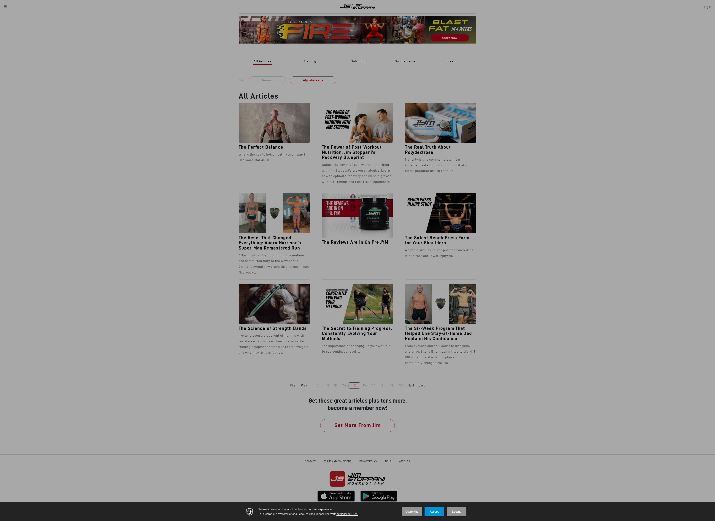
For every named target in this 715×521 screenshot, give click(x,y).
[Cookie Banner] (357, 511)
